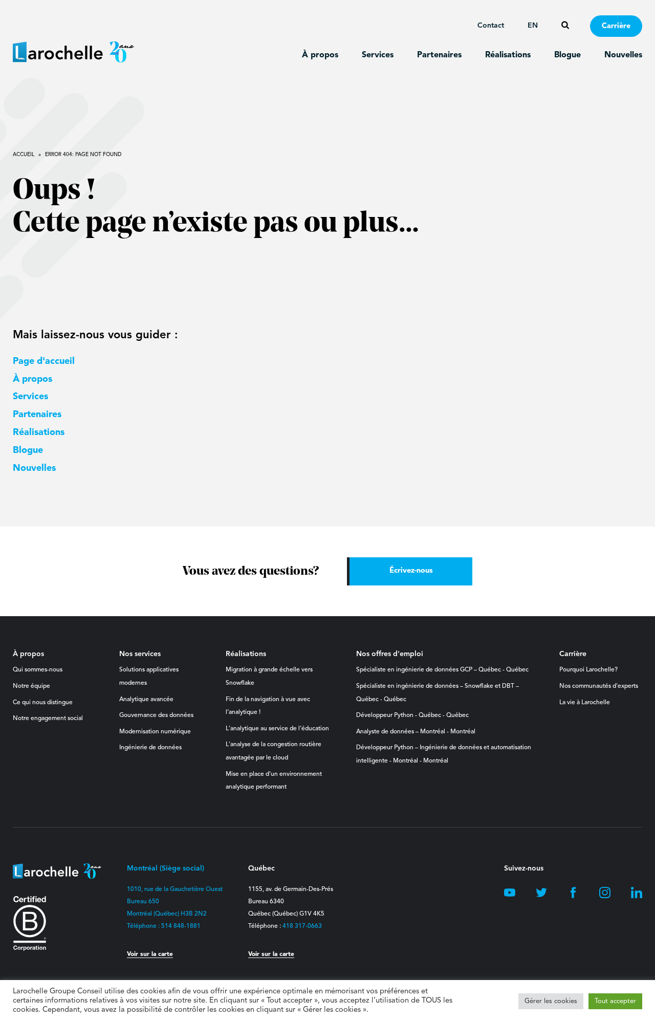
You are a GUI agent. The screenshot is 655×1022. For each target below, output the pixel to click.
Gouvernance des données (156, 715)
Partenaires (439, 55)
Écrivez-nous (411, 571)
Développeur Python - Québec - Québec (412, 715)
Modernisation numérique (155, 732)
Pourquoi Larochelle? (588, 670)
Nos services (140, 654)
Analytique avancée (146, 700)
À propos (320, 55)
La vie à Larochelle (584, 703)
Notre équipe (31, 686)
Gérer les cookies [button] (551, 1001)
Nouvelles (623, 55)
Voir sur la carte (150, 954)
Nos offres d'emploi (389, 654)
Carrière (616, 26)
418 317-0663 (302, 926)
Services (378, 55)
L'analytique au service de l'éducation (277, 729)
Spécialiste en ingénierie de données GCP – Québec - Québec (442, 670)
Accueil (23, 154)
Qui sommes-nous (37, 670)
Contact (490, 25)
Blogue (567, 55)
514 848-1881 (181, 926)
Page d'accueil (44, 361)
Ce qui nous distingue (43, 703)
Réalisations (508, 55)
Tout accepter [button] (615, 1001)
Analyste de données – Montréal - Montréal (415, 732)
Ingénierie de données (150, 748)
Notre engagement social (48, 718)
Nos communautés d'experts (598, 686)
